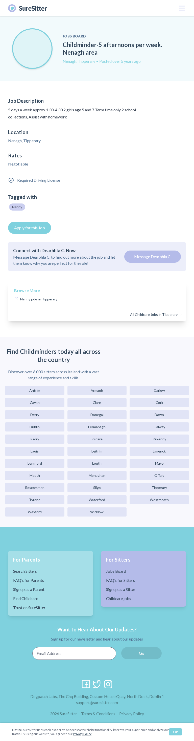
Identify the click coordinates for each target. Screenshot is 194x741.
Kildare (97, 439)
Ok (175, 732)
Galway (159, 427)
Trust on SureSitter (29, 607)
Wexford (35, 512)
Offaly (159, 475)
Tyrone (34, 500)
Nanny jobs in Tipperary (38, 299)
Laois (35, 451)
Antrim (34, 390)
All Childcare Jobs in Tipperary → (156, 314)
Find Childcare (25, 598)
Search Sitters (25, 571)
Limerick (159, 451)
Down (159, 415)
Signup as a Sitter (120, 589)
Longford (35, 463)
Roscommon (34, 487)
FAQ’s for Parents (28, 580)
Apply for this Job (29, 227)
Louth (97, 463)
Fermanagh (97, 427)
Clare (97, 402)
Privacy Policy (131, 713)
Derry (34, 415)
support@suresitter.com (97, 702)
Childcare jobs (118, 598)
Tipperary (159, 487)
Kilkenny (159, 439)
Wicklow (97, 512)
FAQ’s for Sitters (120, 580)
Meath (35, 475)
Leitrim (96, 451)
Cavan (35, 402)
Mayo (159, 463)
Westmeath (159, 500)
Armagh (97, 390)
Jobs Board (116, 571)
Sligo (97, 487)
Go (141, 653)
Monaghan (97, 475)
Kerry (34, 439)
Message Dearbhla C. (152, 256)
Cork (159, 402)
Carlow (159, 390)
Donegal (97, 415)
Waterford (97, 500)
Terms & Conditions (98, 713)
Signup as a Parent (28, 589)
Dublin (35, 427)
